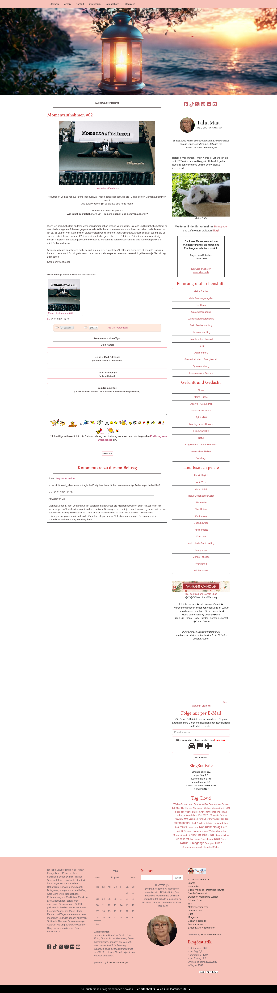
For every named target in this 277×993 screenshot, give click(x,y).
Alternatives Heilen (201, 451)
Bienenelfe (201, 502)
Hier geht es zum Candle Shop (201, 593)
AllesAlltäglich (201, 475)
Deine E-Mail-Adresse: (107, 359)
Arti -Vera (201, 482)
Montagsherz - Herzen (201, 424)
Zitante (191, 883)
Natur (201, 437)
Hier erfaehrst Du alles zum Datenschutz (160, 989)
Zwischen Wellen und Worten (203, 896)
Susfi (190, 913)
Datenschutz (112, 4)
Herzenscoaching (201, 332)
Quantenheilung (201, 366)
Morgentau (201, 550)
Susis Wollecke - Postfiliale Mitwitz (206, 889)
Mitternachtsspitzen (198, 907)
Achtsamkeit (201, 352)
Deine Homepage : (107, 374)
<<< (97, 877)
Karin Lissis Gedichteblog (201, 543)
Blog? (215, 230)
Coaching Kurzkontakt (201, 339)
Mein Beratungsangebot (201, 298)
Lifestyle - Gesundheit (201, 403)
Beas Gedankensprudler (201, 495)
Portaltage (201, 458)
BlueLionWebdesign (117, 962)
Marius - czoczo (201, 556)
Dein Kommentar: (107, 390)
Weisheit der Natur (201, 410)
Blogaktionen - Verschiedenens (201, 444)
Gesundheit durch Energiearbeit (201, 359)
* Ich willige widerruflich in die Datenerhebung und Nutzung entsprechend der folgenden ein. (108, 438)
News (201, 390)
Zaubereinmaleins (197, 924)
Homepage (220, 226)
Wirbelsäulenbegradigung (201, 318)
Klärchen (201, 536)
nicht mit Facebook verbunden (57, 327)
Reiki (201, 346)
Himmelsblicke (201, 431)
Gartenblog (201, 516)
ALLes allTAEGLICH (198, 879)
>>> (132, 877)
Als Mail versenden (118, 327)
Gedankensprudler (197, 920)
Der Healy (201, 305)
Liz (48, 319)
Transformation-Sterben (201, 373)
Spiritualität (201, 417)
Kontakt (80, 4)
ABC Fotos (201, 488)
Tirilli (190, 903)
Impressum (95, 4)
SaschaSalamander (198, 893)
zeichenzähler (201, 570)
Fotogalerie (129, 4)
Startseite (54, 4)
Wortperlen (201, 563)
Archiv (67, 4)
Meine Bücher (201, 291)
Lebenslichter (195, 910)
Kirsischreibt (201, 529)
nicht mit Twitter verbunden (86, 327)
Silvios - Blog (194, 900)
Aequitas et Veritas (107, 188)
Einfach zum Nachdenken (201, 927)
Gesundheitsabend (201, 312)
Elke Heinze (201, 509)
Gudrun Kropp (201, 522)
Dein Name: (107, 344)
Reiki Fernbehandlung (201, 325)
